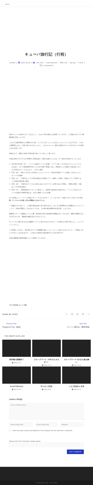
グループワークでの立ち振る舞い (76, 360)
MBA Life (63, 63)
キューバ (21, 305)
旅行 (25, 305)
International (51, 63)
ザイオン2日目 (46, 386)
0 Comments (48, 65)
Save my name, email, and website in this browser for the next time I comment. (42, 430)
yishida (12, 63)
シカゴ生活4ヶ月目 (76, 386)
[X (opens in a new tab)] (64, 4)
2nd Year (40, 63)
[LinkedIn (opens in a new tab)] (80, 4)
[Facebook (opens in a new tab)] (70, 4)
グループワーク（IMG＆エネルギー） (46, 360)
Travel (80, 63)
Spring (72, 63)
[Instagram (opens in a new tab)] (75, 4)
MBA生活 (15, 305)
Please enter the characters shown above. (25, 441)
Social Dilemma (16, 386)
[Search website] (86, 4)
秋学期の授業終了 (16, 359)
